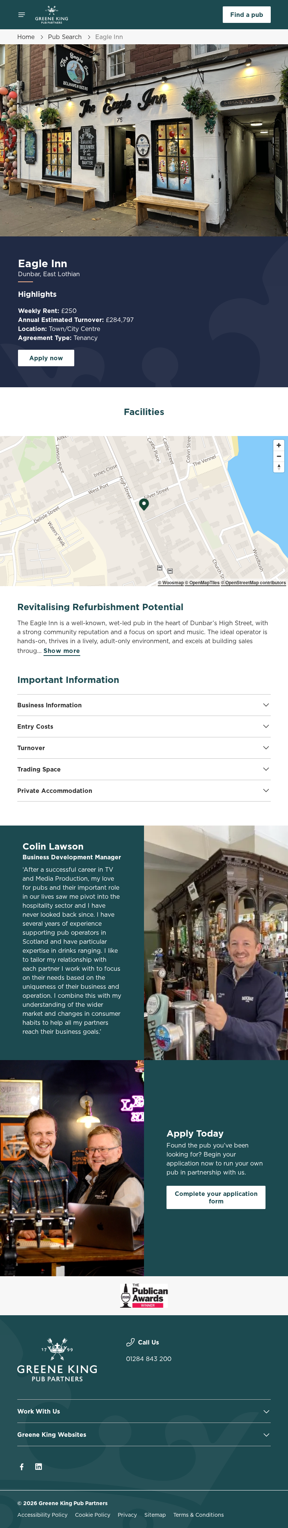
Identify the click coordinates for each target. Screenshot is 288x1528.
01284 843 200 (148, 1359)
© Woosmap (171, 582)
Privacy (127, 1515)
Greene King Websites (51, 1434)
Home (25, 37)
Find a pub (246, 15)
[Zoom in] (278, 445)
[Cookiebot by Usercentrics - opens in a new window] (246, 680)
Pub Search (65, 37)
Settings (254, 818)
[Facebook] (21, 1466)
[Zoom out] (278, 456)
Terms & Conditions (198, 1515)
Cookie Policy (92, 1515)
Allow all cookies (235, 842)
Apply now (46, 358)
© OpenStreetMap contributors (253, 582)
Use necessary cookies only (142, 842)
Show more (62, 651)
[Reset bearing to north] (278, 467)
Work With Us (38, 1411)
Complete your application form (216, 1197)
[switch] (108, 790)
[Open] (21, 14)
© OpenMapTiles (202, 582)
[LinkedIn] (38, 1466)
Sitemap (155, 1515)
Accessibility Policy (42, 1515)
